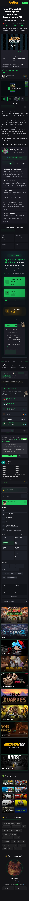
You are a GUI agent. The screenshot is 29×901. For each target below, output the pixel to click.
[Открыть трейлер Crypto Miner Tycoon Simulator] (4, 99)
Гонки (13, 841)
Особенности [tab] (21, 107)
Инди (14, 59)
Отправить (9, 456)
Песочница (6, 841)
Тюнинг (4, 577)
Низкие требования (8, 823)
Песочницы (16, 569)
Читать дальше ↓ (10, 352)
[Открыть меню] (2, 2)
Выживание (9, 569)
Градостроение (5, 573)
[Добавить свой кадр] (26, 99)
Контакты (21, 888)
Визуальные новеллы (12, 577)
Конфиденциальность (14, 892)
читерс (8, 462)
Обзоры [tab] (22, 431)
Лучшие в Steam (20, 566)
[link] (3, 462)
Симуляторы (16, 58)
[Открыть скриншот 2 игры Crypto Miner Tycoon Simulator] (17, 99)
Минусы (20, 164)
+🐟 (26, 482)
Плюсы (8, 164)
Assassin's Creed (6, 589)
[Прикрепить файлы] (19, 456)
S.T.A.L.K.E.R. (18, 589)
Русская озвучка (7, 838)
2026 (4, 849)
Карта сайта (9, 888)
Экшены (5, 830)
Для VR (17, 838)
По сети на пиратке (15, 830)
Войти (25, 3)
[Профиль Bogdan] (3, 76)
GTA (4, 585)
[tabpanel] (14, 126)
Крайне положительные (9, 845)
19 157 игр (24, 496)
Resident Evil (5, 592)
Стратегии (6, 834)
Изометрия (22, 58)
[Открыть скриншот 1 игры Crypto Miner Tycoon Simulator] (10, 99)
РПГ (24, 827)
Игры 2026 (12, 566)
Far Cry (16, 592)
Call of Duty (17, 585)
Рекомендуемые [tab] (21, 231)
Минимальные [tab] (8, 231)
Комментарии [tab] (8, 431)
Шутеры (19, 823)
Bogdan (8, 77)
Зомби (3, 569)
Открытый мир (5, 566)
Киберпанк (19, 573)
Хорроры (14, 834)
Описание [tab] (7, 107)
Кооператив (13, 573)
